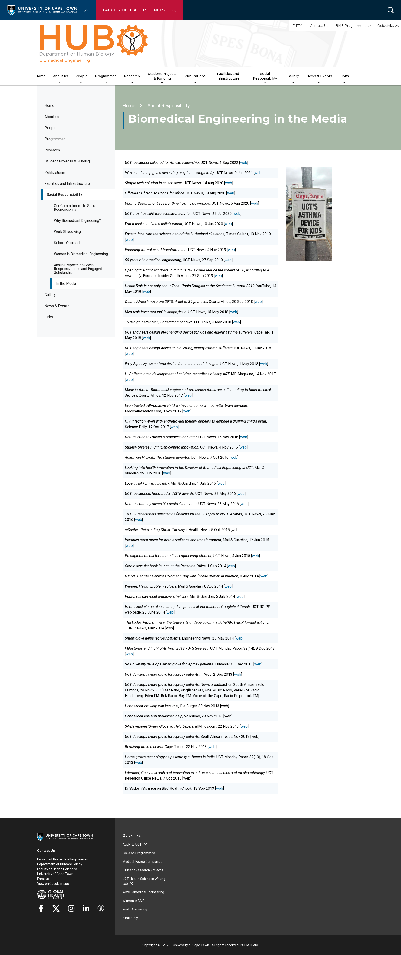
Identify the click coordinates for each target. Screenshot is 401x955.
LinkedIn (86, 908)
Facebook (41, 908)
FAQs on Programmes (139, 853)
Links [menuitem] (344, 76)
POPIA (244, 945)
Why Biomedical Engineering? (77, 220)
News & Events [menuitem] (319, 76)
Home (49, 105)
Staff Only (130, 918)
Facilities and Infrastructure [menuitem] (227, 76)
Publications (55, 172)
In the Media (66, 283)
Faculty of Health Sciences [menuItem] (134, 10)
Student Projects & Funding (67, 161)
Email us (43, 879)
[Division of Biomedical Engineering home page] (200, 43)
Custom (71, 908)
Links (49, 317)
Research (52, 150)
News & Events (57, 306)
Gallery (50, 295)
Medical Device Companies (142, 861)
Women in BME (134, 901)
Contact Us (319, 26)
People (50, 128)
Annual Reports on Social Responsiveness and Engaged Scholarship (78, 269)
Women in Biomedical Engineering (81, 254)
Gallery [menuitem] (293, 76)
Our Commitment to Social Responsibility (75, 208)
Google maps (59, 883)
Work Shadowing (67, 231)
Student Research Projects (143, 870)
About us (52, 117)
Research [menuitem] (132, 76)
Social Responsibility (64, 194)
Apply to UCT (132, 844)
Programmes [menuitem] (105, 76)
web (243, 162)
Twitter (56, 908)
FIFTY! (298, 26)
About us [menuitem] (60, 76)
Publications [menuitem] (195, 76)
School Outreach (67, 243)
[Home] (42, 10)
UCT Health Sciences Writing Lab (144, 881)
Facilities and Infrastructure (67, 183)
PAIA (254, 945)
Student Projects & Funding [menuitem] (162, 76)
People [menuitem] (81, 76)
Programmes (55, 139)
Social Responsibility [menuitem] (265, 76)
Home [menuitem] (40, 76)
